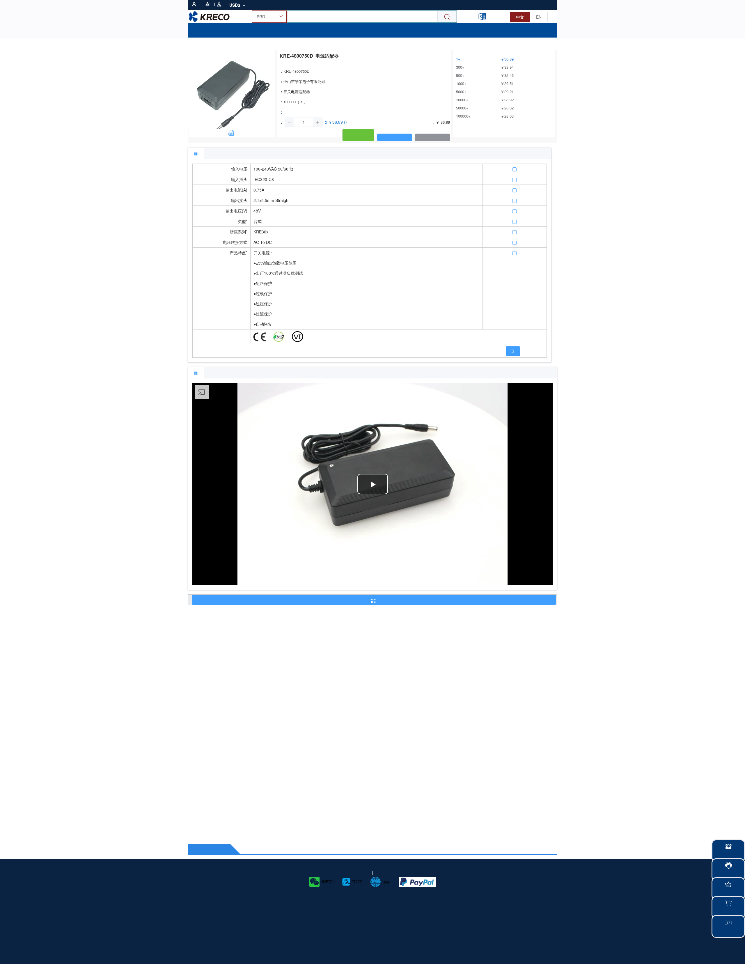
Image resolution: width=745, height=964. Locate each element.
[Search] (447, 17)
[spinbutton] (303, 122)
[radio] (520, 17)
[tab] (196, 153)
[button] (289, 122)
